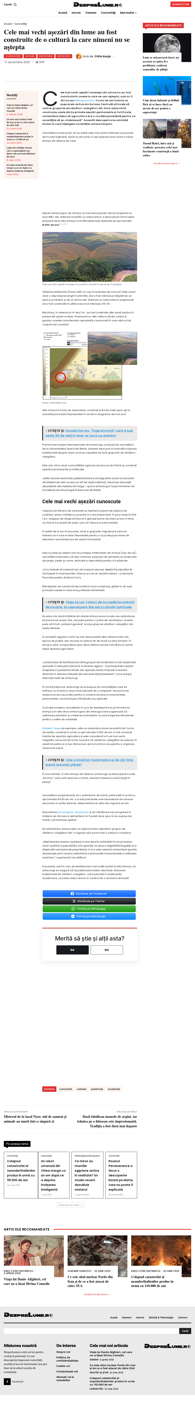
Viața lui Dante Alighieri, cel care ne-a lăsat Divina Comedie (20, 108)
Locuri (30, 56)
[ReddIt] (68, 69)
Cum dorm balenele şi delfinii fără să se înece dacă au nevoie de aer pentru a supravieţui (161, 106)
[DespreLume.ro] (98, 5)
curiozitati (65, 1089)
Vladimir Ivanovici (80, 1271)
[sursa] (63, 224)
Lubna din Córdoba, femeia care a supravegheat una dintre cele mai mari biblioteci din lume (21, 152)
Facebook (17, 1381)
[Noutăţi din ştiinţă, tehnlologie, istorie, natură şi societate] (25, 1315)
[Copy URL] (81, 69)
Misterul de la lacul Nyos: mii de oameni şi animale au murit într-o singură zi (35, 1119)
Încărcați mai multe (69, 1205)
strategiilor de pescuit (73, 812)
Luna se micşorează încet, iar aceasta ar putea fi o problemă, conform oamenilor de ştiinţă (161, 63)
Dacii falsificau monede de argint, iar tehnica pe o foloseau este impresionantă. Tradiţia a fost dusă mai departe (107, 1121)
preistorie (97, 1089)
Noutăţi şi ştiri (99, 1372)
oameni (81, 1089)
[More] (94, 69)
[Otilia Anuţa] (79, 56)
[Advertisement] (97, 1403)
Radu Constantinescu (18, 1271)
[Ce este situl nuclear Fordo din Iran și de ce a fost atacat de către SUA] (98, 1256)
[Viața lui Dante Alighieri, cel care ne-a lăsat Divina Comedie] (34, 1256)
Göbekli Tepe (51, 728)
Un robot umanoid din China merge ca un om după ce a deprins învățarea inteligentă (20, 168)
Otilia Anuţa (102, 56)
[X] (43, 69)
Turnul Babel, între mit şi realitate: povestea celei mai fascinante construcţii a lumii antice (161, 149)
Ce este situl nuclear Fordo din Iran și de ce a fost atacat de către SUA (20, 122)
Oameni (94, 1359)
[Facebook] (31, 69)
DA (72, 949)
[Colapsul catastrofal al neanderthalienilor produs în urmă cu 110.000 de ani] (161, 1256)
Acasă (8, 24)
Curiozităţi (20, 24)
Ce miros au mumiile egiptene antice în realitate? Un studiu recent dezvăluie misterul (87, 1175)
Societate (63, 56)
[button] (11, 4)
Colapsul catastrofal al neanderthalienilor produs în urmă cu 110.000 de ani (20, 136)
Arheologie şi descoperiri (87, 1156)
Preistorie (46, 56)
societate (114, 1089)
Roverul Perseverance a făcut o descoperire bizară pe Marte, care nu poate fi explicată (121, 1175)
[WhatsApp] (56, 69)
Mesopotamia (84, 100)
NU (107, 949)
